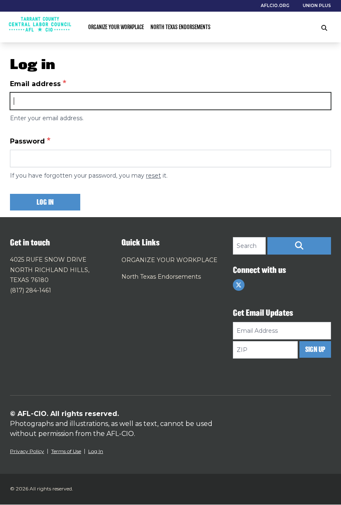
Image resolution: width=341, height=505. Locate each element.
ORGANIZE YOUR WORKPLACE (116, 27)
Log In (95, 451)
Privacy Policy (27, 451)
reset (153, 175)
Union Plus (317, 5)
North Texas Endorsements (180, 27)
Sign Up (315, 349)
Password (27, 141)
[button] (299, 246)
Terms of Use (66, 451)
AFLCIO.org (275, 5)
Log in (45, 202)
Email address (35, 84)
